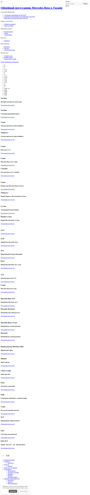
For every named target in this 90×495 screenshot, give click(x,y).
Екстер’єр (11, 463)
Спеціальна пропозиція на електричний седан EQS (19, 16)
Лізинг (6, 33)
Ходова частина (12, 477)
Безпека (10, 475)
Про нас (6, 48)
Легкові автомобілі (9, 24)
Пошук (85, 3)
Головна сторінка (9, 460)
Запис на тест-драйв (10, 59)
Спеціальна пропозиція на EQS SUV (15, 15)
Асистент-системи (13, 472)
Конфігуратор (8, 57)
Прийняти (13, 491)
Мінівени (7, 41)
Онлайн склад (8, 56)
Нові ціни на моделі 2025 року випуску (16, 18)
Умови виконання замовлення (10, 62)
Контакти (7, 46)
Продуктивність (12, 483)
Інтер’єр (10, 466)
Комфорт (10, 474)
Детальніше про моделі (8, 105)
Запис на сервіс (8, 25)
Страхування (8, 35)
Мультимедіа (11, 471)
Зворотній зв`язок (9, 50)
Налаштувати (23, 491)
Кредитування (8, 31)
